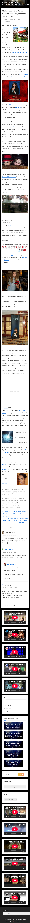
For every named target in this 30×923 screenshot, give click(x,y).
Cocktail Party (9, 500)
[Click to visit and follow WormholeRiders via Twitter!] (13, 767)
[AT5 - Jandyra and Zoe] (15, 280)
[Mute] (21, 622)
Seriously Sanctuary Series (10, 2)
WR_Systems (10, 564)
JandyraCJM (18, 19)
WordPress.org (8, 712)
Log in (6, 702)
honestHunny (9, 549)
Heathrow (18, 107)
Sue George (5, 494)
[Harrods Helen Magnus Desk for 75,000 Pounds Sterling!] (15, 204)
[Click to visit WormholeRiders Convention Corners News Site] (13, 738)
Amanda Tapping (23, 74)
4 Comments (7, 22)
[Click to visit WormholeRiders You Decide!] (13, 729)
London (10, 504)
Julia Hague (25, 77)
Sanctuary (24, 257)
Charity (4, 500)
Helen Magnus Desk (12, 502)
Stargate (6, 260)
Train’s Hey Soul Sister (14, 507)
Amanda (6, 408)
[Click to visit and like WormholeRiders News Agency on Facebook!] (13, 757)
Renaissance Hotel (17, 504)
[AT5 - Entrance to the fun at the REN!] (15, 327)
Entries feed (7, 705)
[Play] (6, 622)
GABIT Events (16, 491)
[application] (15, 617)
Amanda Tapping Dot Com (9, 127)
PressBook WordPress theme (18, 921)
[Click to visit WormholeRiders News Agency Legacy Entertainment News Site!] (13, 748)
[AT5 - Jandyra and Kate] (15, 161)
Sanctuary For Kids (17, 237)
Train (9, 494)
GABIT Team (14, 77)
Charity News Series (7, 491)
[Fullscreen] (24, 622)
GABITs (4, 177)
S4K (12, 255)
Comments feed (8, 708)
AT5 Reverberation (13, 105)
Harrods (9, 225)
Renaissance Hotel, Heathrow (19, 52)
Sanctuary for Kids (12, 505)
